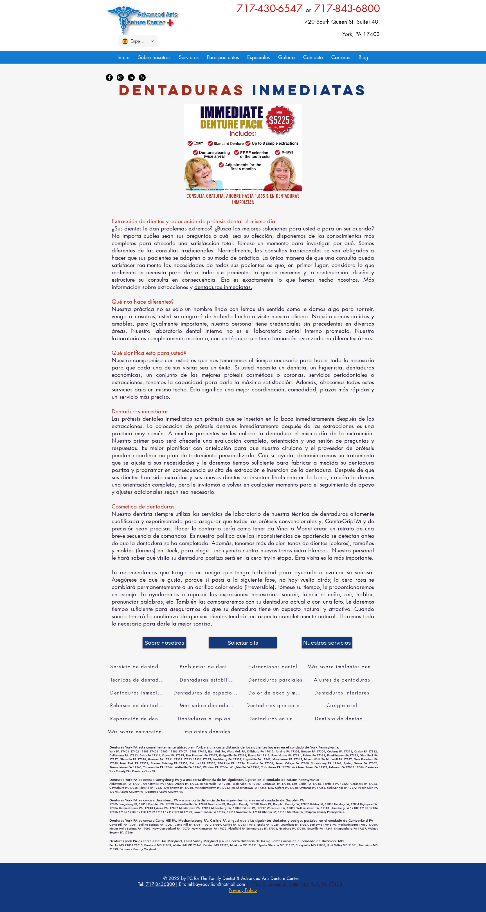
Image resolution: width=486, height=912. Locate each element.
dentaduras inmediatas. (223, 287)
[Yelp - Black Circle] (142, 77)
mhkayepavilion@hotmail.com (216, 884)
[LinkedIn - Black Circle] (131, 77)
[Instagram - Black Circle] (120, 77)
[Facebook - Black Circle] (109, 77)
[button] (243, 642)
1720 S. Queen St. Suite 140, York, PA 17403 (296, 884)
